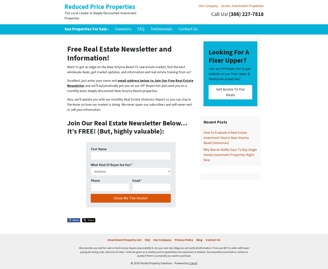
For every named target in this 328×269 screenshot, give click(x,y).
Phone (95, 180)
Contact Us (188, 29)
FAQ (140, 29)
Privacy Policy (184, 240)
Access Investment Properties (242, 6)
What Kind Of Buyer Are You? (112, 165)
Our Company (208, 6)
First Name (98, 149)
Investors (123, 29)
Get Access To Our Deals (230, 92)
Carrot (193, 263)
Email (137, 180)
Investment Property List (124, 240)
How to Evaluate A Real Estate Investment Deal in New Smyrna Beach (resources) (226, 137)
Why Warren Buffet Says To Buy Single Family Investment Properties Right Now (230, 154)
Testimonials (161, 29)
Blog (199, 240)
